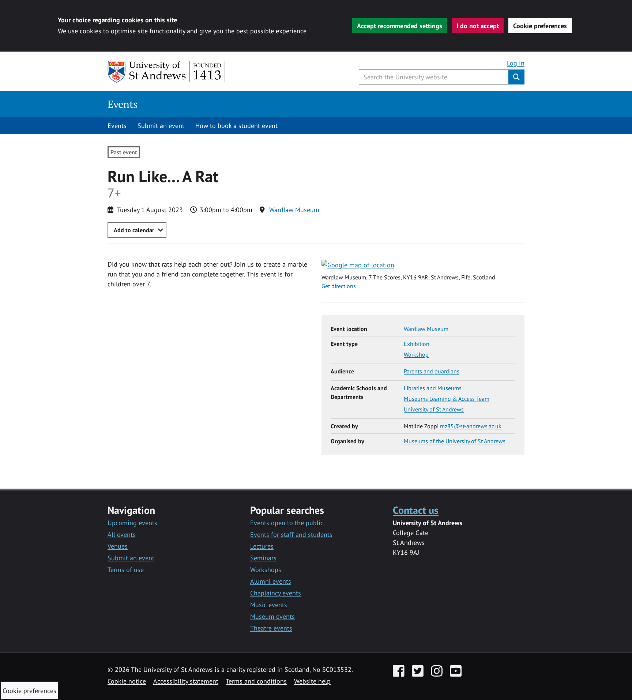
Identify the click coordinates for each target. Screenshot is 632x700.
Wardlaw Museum (294, 210)
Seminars (263, 558)
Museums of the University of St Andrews (454, 441)
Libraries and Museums (433, 388)
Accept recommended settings (399, 26)
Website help (312, 681)
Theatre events (271, 628)
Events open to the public (286, 523)
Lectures (262, 546)
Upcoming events (132, 523)
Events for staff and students (291, 534)
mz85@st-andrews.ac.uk (470, 426)
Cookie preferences (540, 26)
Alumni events (270, 581)
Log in (515, 63)
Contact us (416, 510)
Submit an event (161, 125)
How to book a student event (236, 125)
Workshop (416, 354)
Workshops (265, 569)
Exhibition (416, 343)
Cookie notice (127, 681)
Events (123, 104)
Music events (268, 605)
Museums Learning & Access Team (446, 398)
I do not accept (477, 26)
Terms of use (126, 569)
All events (122, 534)
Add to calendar (134, 230)
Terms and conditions (256, 681)
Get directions (338, 286)
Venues (118, 546)
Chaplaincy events (275, 593)
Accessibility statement (185, 681)
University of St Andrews (434, 409)
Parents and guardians (431, 371)
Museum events (272, 616)
